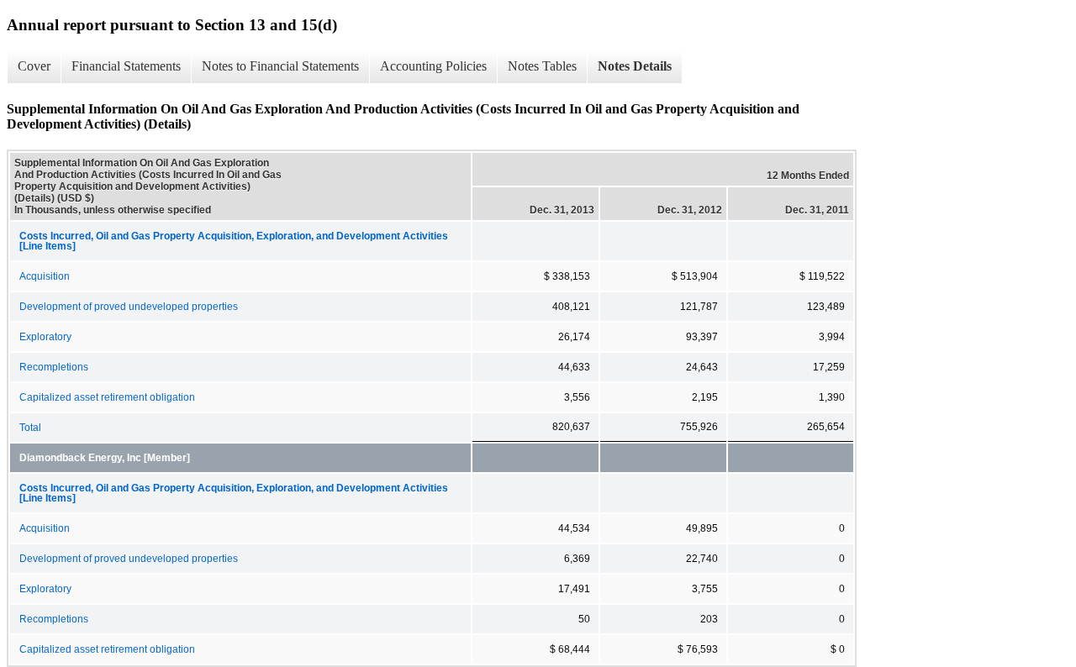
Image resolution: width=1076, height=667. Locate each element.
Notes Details (635, 66)
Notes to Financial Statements (280, 66)
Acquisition (44, 276)
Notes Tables (542, 66)
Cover (34, 66)
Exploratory (45, 337)
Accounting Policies (433, 66)
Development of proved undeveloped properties (128, 307)
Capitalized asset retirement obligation (107, 397)
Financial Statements (126, 66)
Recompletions (53, 367)
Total (30, 428)
